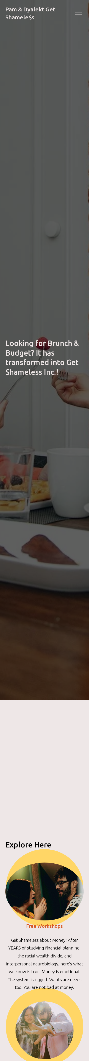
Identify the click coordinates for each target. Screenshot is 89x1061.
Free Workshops (44, 926)
